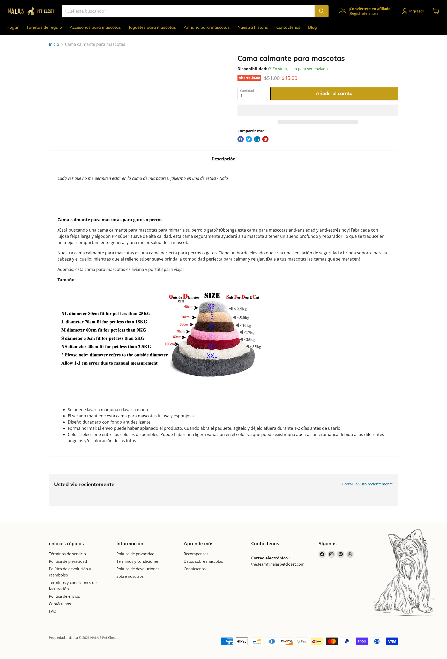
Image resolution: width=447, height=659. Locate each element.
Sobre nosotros (130, 576)
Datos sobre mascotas (203, 561)
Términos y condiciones (137, 561)
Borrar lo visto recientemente (367, 484)
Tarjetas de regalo (44, 27)
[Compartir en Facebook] (240, 139)
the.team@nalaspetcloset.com (277, 564)
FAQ (52, 611)
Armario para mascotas (207, 27)
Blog (312, 27)
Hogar (12, 27)
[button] (317, 110)
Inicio (54, 44)
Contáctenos (288, 27)
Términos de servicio (67, 553)
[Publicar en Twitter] (249, 139)
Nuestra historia (253, 27)
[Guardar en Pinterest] (265, 139)
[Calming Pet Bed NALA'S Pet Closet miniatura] (58, 68)
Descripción (224, 159)
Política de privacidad (68, 561)
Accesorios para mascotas (95, 27)
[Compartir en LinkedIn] (257, 139)
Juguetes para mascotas (152, 27)
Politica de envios (64, 596)
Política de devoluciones (137, 568)
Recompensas (196, 553)
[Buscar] (322, 11)
